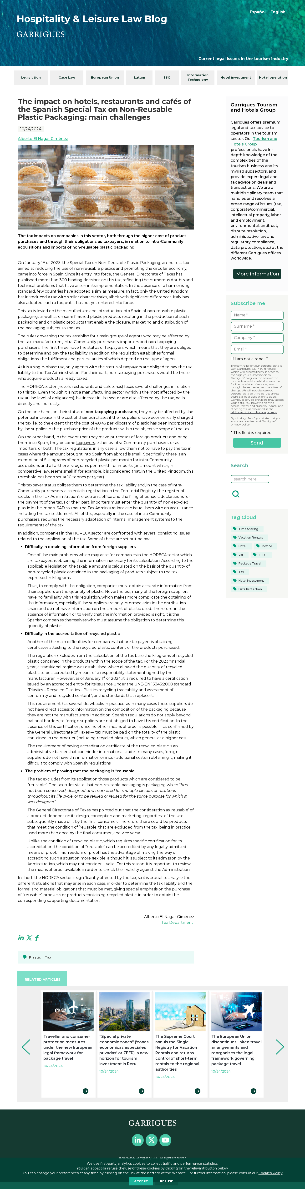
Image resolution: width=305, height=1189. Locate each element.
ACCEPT (141, 1181)
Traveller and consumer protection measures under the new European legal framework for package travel (67, 1047)
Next (276, 1040)
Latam (139, 77)
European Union (105, 77)
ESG (166, 77)
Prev (22, 1040)
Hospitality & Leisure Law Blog (92, 19)
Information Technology (197, 77)
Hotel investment (236, 77)
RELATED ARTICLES (43, 979)
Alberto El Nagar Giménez (43, 138)
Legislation (31, 77)
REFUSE (166, 1181)
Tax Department (177, 922)
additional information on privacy (254, 412)
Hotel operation (273, 77)
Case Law (67, 77)
